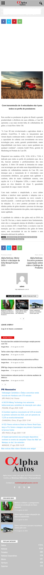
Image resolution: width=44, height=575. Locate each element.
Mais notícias (6, 448)
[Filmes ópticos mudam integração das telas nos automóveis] (22, 304)
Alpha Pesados (11, 237)
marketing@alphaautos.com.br (26, 483)
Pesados (4, 552)
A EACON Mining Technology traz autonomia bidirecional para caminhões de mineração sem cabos (21, 403)
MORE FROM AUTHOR (29, 296)
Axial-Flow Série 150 (24, 237)
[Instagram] (19, 487)
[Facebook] (3, 21)
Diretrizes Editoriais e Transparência (26, 478)
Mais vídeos (15, 448)
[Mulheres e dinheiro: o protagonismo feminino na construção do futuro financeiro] (7, 304)
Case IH (34, 237)
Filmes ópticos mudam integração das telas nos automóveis (21, 312)
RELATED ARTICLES (13, 296)
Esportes (4, 566)
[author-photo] (22, 278)
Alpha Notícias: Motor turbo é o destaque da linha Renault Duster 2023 (10, 262)
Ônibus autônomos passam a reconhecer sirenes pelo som (35, 312)
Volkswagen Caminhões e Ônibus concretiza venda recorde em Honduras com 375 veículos (20, 394)
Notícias (4, 549)
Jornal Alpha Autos (8, 239)
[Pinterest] (14, 21)
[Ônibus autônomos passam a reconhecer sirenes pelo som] (36, 304)
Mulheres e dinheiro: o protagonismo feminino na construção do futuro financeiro (7, 312)
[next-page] (23, 318)
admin (5, 14)
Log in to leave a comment (11, 329)
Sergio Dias (5, 347)
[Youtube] (29, 487)
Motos (3, 559)
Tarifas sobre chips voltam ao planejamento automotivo (20, 352)
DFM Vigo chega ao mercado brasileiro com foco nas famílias (21, 367)
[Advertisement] (22, 43)
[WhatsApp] (19, 21)
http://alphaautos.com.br (22, 289)
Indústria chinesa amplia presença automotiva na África (19, 359)
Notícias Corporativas (9, 556)
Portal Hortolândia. (34, 475)
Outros (3, 545)
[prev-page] (20, 318)
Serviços (4, 563)
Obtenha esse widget (28, 448)
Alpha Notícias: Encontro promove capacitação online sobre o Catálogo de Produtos (34, 263)
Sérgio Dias (19, 239)
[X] (9, 21)
